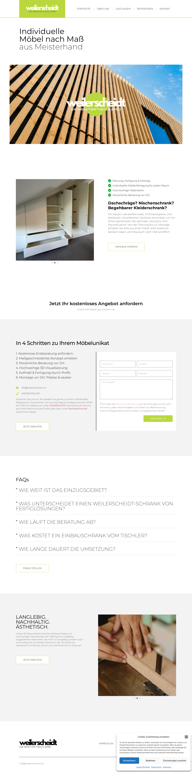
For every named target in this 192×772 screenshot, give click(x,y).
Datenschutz (156, 767)
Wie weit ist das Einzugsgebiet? (63, 490)
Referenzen (145, 8)
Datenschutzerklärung (127, 404)
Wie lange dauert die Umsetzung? (67, 549)
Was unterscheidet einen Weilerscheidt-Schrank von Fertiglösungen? (94, 506)
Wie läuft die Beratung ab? (57, 522)
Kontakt (165, 8)
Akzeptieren (129, 760)
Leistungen (123, 8)
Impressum (167, 767)
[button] (186, 736)
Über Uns (103, 8)
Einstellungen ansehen (174, 760)
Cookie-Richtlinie (143, 767)
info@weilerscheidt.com (31, 763)
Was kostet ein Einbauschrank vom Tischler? (83, 535)
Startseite (83, 8)
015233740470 (57, 405)
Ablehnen (150, 760)
